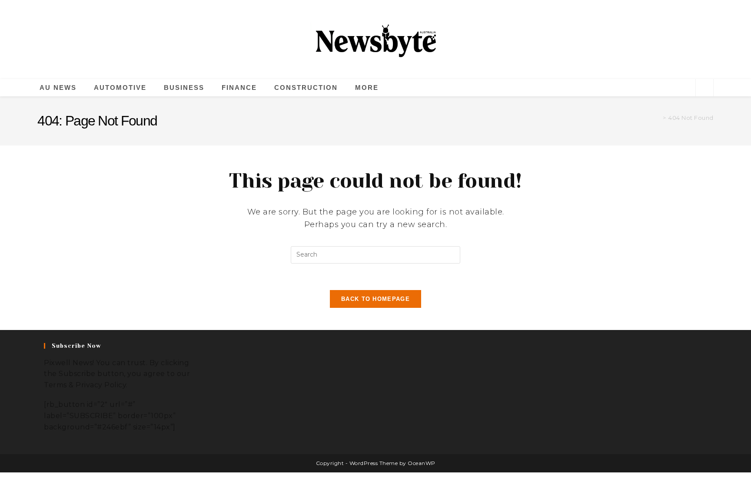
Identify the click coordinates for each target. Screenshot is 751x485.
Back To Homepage (375, 299)
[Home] (657, 118)
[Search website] (704, 88)
